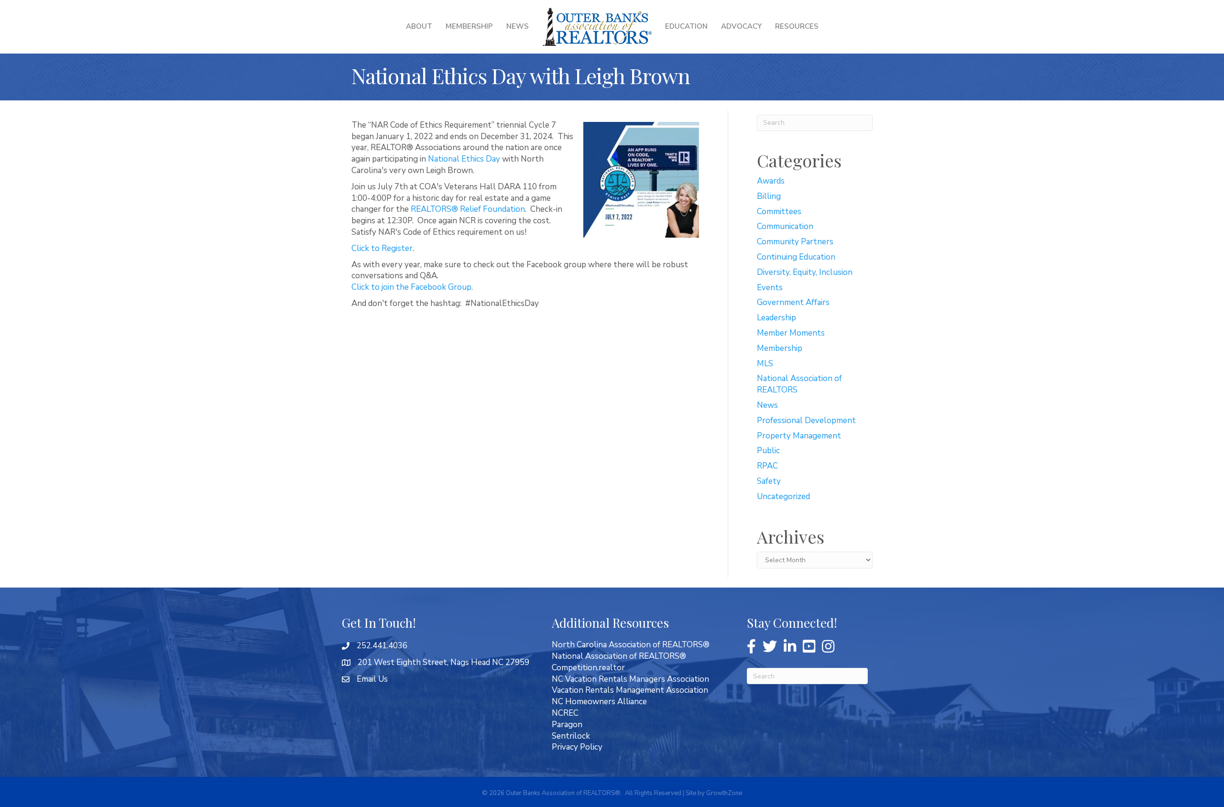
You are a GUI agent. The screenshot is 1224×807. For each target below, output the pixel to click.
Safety (769, 481)
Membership (469, 26)
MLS (765, 363)
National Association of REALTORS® (619, 656)
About (419, 26)
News (517, 26)
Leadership (776, 317)
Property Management (799, 435)
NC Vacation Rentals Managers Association (630, 679)
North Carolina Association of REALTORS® (631, 644)
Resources (797, 26)
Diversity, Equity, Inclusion (804, 272)
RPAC (767, 465)
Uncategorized (783, 496)
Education (686, 26)
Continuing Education (796, 256)
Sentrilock (571, 736)
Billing (769, 196)
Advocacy (741, 26)
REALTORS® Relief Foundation (468, 209)
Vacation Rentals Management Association (630, 690)
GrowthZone (724, 793)
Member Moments (791, 332)
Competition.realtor (588, 667)
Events (770, 287)
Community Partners (795, 241)
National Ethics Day (464, 158)
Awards (771, 180)
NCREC (565, 713)
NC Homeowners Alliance (599, 701)
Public (768, 450)
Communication (785, 226)
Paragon (567, 724)
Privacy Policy (577, 747)
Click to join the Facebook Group (411, 287)
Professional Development (806, 420)
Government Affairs (793, 302)
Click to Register (382, 248)
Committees (779, 211)
